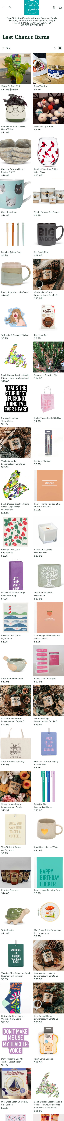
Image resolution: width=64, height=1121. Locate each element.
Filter (8, 48)
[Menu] (3, 7)
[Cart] (60, 7)
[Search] (10, 7)
